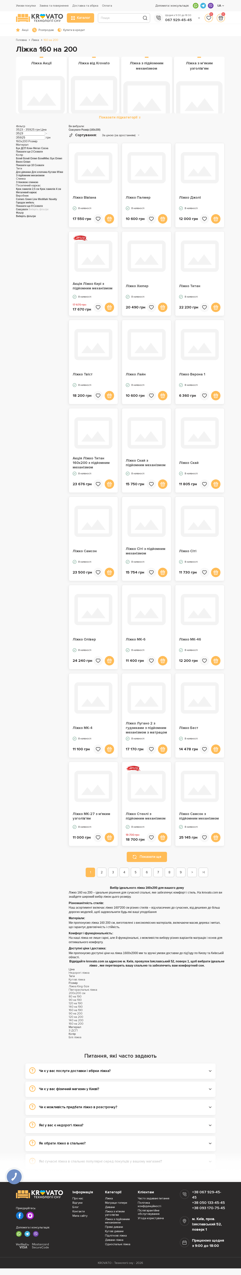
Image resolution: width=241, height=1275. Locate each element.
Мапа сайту (80, 1216)
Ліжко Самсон (85, 551)
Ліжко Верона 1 (192, 374)
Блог (75, 1207)
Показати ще (150, 857)
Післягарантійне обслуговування (148, 1212)
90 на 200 (75, 1013)
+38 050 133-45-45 (208, 1202)
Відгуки (77, 1203)
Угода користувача (151, 1218)
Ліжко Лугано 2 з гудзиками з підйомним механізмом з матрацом (146, 728)
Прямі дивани (114, 1227)
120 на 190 (75, 1003)
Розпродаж (46, 30)
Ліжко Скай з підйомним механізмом (145, 462)
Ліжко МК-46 (190, 639)
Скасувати (22, 209)
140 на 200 (76, 1020)
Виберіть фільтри (38, 209)
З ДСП (73, 1030)
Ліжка (35, 40)
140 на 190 (76, 1007)
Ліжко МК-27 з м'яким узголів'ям (91, 816)
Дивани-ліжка (114, 1240)
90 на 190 (75, 1000)
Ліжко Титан (189, 286)
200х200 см (77, 993)
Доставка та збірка (85, 5)
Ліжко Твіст (83, 374)
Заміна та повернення (54, 5)
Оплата (107, 5)
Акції (25, 30)
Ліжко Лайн (136, 374)
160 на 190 (76, 1010)
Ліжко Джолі (190, 197)
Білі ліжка (75, 1037)
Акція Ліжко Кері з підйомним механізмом (92, 286)
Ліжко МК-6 (136, 639)
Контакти (78, 1211)
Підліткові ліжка (116, 1235)
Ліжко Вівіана (84, 197)
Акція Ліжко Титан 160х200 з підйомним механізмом (91, 463)
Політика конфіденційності (149, 1204)
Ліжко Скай (189, 463)
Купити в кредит (74, 30)
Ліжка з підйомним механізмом (117, 1220)
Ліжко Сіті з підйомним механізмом (145, 551)
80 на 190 (75, 996)
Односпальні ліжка (117, 1244)
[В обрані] (98, 219)
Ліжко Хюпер (137, 286)
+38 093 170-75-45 (208, 1208)
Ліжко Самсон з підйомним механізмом (199, 816)
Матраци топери (116, 1203)
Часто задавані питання (153, 1198)
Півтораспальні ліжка (83, 990)
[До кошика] (109, 219)
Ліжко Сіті (187, 551)
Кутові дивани (114, 1231)
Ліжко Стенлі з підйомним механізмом (145, 816)
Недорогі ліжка (79, 973)
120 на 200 (76, 1017)
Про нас (77, 1198)
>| (203, 872)
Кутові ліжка (77, 979)
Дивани (110, 1207)
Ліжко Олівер (84, 639)
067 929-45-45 (178, 20)
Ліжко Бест (188, 728)
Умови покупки (26, 5)
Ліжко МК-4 (82, 728)
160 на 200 (50, 40)
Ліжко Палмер (138, 197)
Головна (21, 40)
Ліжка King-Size (79, 986)
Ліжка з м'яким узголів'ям (115, 1213)
